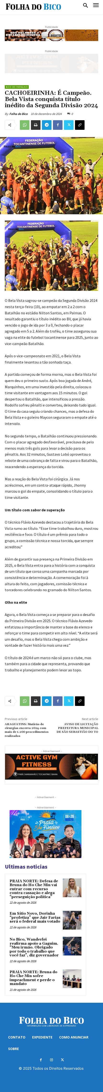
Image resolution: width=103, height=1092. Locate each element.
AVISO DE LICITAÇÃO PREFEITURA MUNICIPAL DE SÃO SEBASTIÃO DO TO (77, 728)
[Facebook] (58, 125)
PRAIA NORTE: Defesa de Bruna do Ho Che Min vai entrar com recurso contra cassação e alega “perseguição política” (34, 889)
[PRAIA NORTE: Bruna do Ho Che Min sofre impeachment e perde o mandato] (72, 978)
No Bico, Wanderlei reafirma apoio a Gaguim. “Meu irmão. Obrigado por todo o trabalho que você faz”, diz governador (34, 947)
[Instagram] (51, 1060)
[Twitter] (69, 125)
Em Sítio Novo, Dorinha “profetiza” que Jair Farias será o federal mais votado (35, 917)
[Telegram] (47, 125)
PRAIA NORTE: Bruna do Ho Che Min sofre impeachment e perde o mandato (33, 978)
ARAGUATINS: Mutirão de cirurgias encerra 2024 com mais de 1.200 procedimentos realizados (27, 730)
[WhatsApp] (24, 125)
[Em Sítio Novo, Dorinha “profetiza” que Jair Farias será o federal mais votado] (72, 920)
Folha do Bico (18, 114)
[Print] (35, 125)
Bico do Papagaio (17, 87)
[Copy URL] (80, 125)
